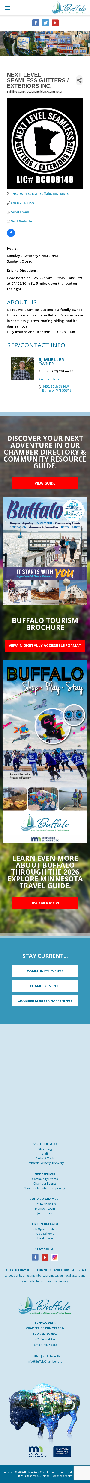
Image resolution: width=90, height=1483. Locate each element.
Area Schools (45, 1233)
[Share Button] (79, 80)
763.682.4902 (51, 1356)
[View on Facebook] (11, 235)
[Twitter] (45, 22)
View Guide (45, 483)
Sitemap (44, 1475)
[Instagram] (54, 1257)
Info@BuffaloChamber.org (45, 1361)
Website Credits (62, 1475)
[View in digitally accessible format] (45, 750)
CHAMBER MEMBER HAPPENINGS (45, 1000)
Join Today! (45, 1213)
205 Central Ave (45, 1339)
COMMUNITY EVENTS (45, 971)
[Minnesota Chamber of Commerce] (62, 1450)
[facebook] (35, 22)
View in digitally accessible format (45, 645)
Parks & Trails (45, 1158)
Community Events (45, 1179)
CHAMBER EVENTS (45, 985)
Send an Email (50, 379)
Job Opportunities (45, 1229)
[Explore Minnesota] (35, 1450)
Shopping (45, 1149)
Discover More (45, 903)
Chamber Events (45, 1183)
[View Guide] (45, 550)
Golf (45, 1154)
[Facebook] (35, 1257)
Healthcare (45, 1238)
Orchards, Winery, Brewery (45, 1163)
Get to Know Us (45, 1204)
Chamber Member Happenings (45, 1188)
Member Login (45, 1208)
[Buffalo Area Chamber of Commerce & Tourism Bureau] (69, 7)
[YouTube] (55, 22)
